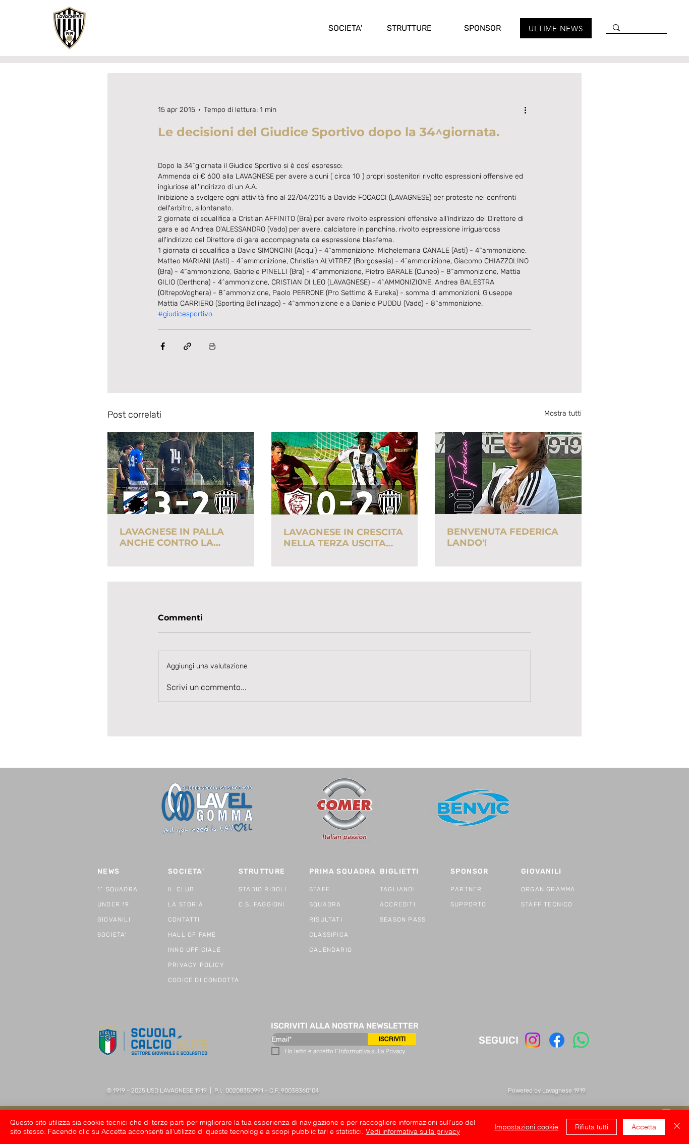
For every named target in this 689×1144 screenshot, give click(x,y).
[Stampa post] (212, 346)
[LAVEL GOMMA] (208, 809)
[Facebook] (557, 1040)
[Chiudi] (677, 1127)
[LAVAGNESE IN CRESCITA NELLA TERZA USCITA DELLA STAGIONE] (344, 473)
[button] (335, 28)
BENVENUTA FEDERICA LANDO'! (502, 537)
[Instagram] (533, 1040)
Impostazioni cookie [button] (526, 1126)
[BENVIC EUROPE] (474, 809)
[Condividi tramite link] (187, 346)
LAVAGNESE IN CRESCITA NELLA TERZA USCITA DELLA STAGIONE (343, 538)
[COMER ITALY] (344, 809)
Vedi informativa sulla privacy (413, 1131)
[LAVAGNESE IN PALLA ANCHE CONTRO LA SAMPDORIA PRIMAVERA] (180, 473)
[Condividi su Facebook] (162, 346)
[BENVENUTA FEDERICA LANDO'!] (508, 473)
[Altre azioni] (525, 109)
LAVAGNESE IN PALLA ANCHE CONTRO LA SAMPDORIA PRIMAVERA (179, 537)
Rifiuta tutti (591, 1126)
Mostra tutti (563, 413)
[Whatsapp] (581, 1040)
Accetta (643, 1126)
